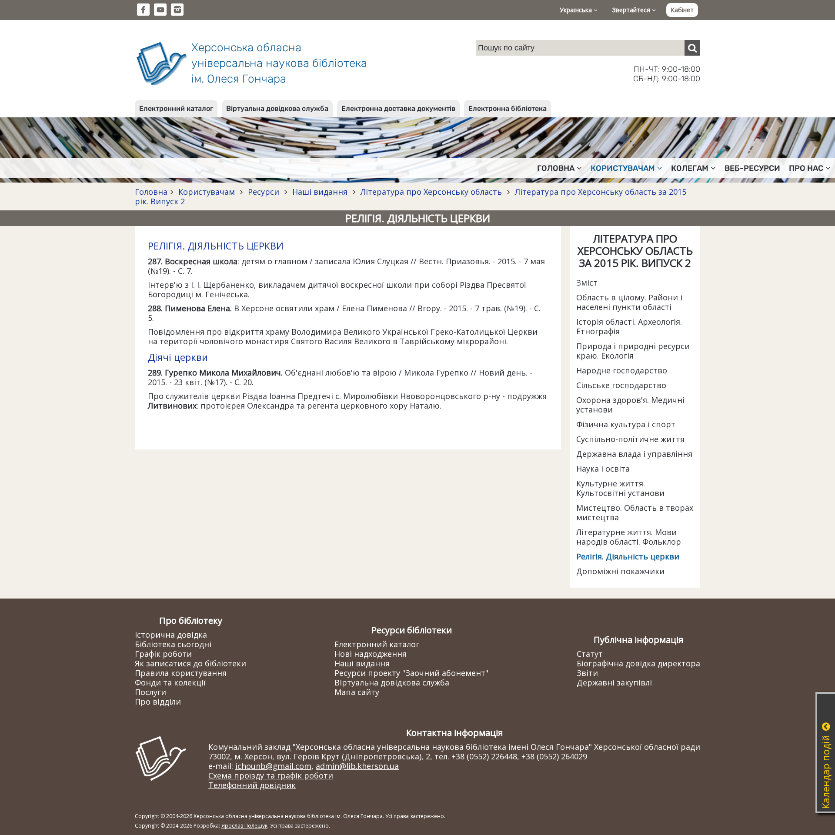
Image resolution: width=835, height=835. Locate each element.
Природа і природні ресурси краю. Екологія (633, 350)
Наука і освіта (603, 468)
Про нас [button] (806, 168)
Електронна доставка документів (398, 108)
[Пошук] (692, 48)
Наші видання (320, 191)
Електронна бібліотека (507, 108)
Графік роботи (163, 654)
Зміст (587, 282)
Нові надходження (370, 654)
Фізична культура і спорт (625, 424)
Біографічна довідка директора (638, 663)
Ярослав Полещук (244, 825)
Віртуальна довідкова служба (277, 108)
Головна (151, 191)
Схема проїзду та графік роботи (270, 775)
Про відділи (158, 701)
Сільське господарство (621, 385)
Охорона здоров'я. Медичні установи (630, 404)
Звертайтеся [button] (632, 10)
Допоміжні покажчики (620, 571)
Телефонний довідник (252, 785)
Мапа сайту (356, 692)
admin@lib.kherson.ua (357, 766)
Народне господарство (621, 370)
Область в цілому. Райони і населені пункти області (629, 302)
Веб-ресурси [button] (752, 168)
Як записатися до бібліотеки (190, 663)
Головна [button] (555, 168)
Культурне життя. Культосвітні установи (620, 488)
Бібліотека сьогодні (173, 644)
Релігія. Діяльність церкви (627, 556)
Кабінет (682, 10)
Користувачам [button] (623, 168)
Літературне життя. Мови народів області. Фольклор (628, 536)
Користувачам (206, 191)
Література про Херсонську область (431, 191)
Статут (590, 654)
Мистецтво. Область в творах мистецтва (634, 512)
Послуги (150, 692)
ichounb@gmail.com (273, 766)
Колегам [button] (689, 168)
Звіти (587, 673)
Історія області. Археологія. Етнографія (629, 326)
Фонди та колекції (170, 682)
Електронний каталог (176, 108)
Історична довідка (171, 634)
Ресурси (263, 191)
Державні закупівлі (614, 682)
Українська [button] (577, 10)
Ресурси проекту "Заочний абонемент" (411, 673)
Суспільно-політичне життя (630, 439)
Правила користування (181, 673)
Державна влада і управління (634, 454)
